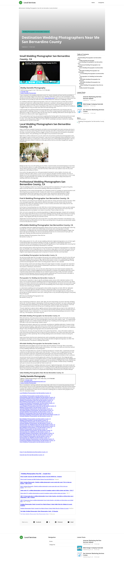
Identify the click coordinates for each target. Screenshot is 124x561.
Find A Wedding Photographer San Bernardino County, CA (35, 436)
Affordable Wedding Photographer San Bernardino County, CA (36, 410)
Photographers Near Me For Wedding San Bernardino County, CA (37, 397)
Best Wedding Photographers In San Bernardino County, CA (36, 401)
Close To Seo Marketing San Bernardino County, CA (34, 452)
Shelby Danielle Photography (28, 93)
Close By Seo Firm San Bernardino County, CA (32, 455)
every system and (49, 98)
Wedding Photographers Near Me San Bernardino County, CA (36, 400)
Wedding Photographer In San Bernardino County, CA (34, 404)
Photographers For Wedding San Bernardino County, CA (35, 432)
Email (72, 522)
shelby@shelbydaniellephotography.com (35, 381)
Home (93, 2)
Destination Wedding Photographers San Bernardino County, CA (37, 399)
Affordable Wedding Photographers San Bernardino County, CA (37, 433)
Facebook (38, 522)
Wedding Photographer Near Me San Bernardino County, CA (36, 434)
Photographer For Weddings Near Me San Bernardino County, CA (37, 424)
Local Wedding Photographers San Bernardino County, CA (35, 393)
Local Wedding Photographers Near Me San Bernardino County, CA (38, 406)
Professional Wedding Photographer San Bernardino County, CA (37, 403)
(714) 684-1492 (24, 91)
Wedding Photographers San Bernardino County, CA (34, 407)
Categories (101, 2)
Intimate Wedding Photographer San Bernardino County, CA (36, 409)
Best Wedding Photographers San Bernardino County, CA (35, 419)
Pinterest (60, 522)
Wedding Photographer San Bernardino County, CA (33, 429)
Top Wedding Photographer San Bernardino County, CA (35, 396)
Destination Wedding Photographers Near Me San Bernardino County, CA (40, 414)
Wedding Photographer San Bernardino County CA (36, 31)
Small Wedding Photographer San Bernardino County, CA (35, 422)
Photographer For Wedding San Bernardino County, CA (34, 437)
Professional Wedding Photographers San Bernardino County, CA (37, 440)
